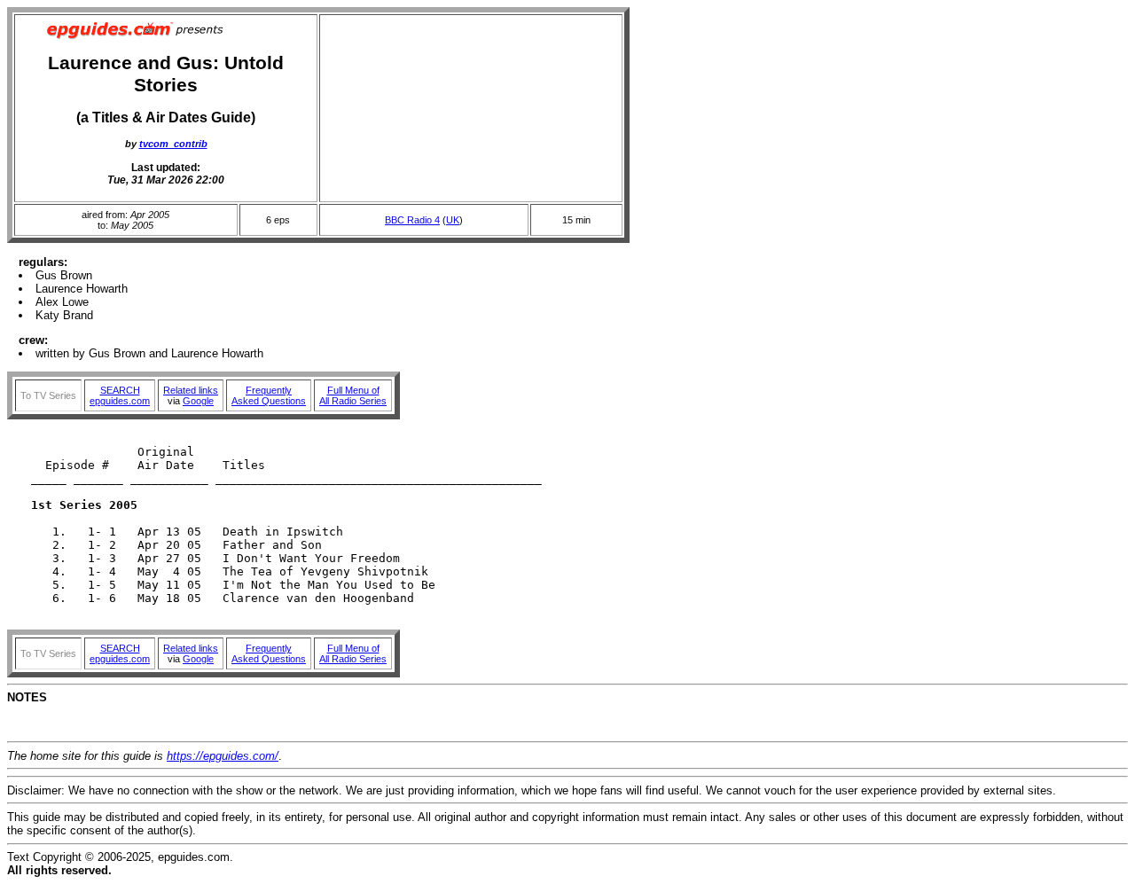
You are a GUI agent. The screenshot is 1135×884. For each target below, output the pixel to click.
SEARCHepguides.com (120, 395)
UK (452, 220)
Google (198, 400)
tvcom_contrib (173, 143)
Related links (190, 390)
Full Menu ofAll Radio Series (353, 395)
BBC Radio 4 (412, 220)
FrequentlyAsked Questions (268, 395)
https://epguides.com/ (222, 756)
